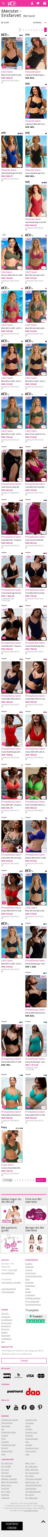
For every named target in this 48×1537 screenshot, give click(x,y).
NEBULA (22, 1129)
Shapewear (5, 1335)
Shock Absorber (31, 1438)
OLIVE (22, 236)
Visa (30, 1375)
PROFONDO (22, 36)
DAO (33, 1391)
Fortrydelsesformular (33, 1276)
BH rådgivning (6, 1320)
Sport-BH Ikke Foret (33, 1491)
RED (22, 134)
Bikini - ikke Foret (31, 1469)
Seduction (5, 1497)
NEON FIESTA (22, 766)
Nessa (27, 1426)
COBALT (18, 134)
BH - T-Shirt (5, 1491)
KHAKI (46, 289)
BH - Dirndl (29, 1494)
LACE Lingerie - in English (11, 1282)
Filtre (6, 22)
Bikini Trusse (6, 1485)
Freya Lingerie (6, 1423)
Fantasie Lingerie (32, 1448)
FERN (16, 1129)
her (42, 1506)
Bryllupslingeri (30, 1488)
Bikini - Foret (30, 1463)
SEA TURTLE (46, 925)
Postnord (15, 1391)
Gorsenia (5, 1442)
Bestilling (28, 1263)
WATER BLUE (44, 607)
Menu (3, 3)
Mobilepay (18, 1375)
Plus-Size (5, 1472)
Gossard (28, 1445)
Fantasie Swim (6, 1451)
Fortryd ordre (30, 1273)
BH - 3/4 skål (6, 1466)
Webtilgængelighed (32, 1298)
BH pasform (6, 1326)
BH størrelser (6, 1323)
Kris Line (4, 1448)
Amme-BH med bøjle (33, 1485)
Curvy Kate (29, 1423)
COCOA (22, 342)
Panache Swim (31, 1420)
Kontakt (28, 1292)
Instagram (32, 1407)
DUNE (18, 1129)
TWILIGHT (20, 1129)
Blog (3, 1342)
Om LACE (5, 1313)
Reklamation (30, 1285)
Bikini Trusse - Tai (32, 1482)
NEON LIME (46, 766)
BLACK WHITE (46, 134)
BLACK (20, 36)
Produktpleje (6, 1338)
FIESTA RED (46, 607)
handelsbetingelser (31, 1510)
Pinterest (40, 1407)
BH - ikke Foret (7, 1463)
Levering (28, 1270)
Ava (2, 1429)
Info (2, 82)
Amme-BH (5, 1494)
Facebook (24, 1407)
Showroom (5, 1316)
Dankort (7, 1375)
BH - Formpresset (32, 1473)
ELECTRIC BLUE (46, 819)
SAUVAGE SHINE (22, 819)
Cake (27, 1454)
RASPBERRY (46, 236)
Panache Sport (31, 1432)
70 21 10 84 (12, 1270)
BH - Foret (5, 1469)
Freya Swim (5, 1426)
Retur (27, 1279)
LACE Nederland (7, 1292)
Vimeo (8, 1407)
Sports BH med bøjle (33, 1479)
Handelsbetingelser (33, 1304)
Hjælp (27, 1289)
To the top (43, 1522)
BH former (5, 1329)
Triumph (4, 1435)
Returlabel (29, 1282)
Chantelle (29, 1435)
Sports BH (5, 1488)
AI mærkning (30, 1295)
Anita (3, 1454)
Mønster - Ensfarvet (9, 1479)
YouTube (16, 1407)
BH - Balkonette (31, 1466)
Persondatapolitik (32, 1301)
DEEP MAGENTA (22, 448)
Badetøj (4, 1332)
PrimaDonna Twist (8, 1445)
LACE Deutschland (8, 1289)
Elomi (3, 1438)
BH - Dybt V (29, 1476)
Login (32, 3)
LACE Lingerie (30, 1451)
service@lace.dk (7, 1273)
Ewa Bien (28, 1429)
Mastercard (41, 1375)
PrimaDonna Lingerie (9, 1420)
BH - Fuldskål (6, 1476)
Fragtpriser (29, 1267)
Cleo (27, 1442)
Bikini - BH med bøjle (9, 1482)
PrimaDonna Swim (8, 1432)
